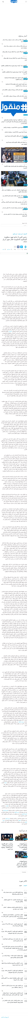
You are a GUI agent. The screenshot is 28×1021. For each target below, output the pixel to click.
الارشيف (25, 233)
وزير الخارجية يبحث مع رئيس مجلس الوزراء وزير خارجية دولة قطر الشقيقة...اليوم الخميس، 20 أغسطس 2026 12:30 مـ (14, 948)
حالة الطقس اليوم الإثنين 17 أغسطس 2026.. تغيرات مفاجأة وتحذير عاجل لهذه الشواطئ (14, 971)
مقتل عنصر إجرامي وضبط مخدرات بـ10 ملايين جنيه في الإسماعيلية (15, 215)
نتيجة (6, 782)
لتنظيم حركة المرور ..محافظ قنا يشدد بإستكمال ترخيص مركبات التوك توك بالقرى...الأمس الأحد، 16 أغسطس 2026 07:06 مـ (14, 916)
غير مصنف (20, 233)
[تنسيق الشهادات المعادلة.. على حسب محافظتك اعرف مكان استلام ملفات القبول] (14, 178)
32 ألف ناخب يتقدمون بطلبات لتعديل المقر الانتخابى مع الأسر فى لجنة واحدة (14, 203)
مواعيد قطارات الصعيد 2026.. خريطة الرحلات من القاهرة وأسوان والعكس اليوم (14, 956)
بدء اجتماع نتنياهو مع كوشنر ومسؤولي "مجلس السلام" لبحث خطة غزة (15, 908)
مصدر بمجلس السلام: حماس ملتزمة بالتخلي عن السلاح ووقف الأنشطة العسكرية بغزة (15, 1001)
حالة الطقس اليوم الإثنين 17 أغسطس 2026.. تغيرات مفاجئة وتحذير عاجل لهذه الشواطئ (14, 932)
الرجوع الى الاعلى (5, 1017)
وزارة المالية (21, 721)
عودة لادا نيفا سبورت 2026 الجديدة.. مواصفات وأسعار (16, 132)
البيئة (7, 805)
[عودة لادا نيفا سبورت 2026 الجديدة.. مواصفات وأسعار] (14, 127)
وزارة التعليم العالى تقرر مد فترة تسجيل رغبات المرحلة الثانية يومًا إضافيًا (15, 893)
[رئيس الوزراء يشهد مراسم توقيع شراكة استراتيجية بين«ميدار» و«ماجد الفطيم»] (14, 78)
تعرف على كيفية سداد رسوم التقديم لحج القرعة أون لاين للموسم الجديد (15, 939)
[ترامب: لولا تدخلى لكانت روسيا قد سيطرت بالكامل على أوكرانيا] (14, 90)
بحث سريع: (24, 223)
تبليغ (3, 249)
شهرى (20, 885)
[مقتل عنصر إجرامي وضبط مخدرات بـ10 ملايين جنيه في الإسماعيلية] (14, 208)
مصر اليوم (15, 233)
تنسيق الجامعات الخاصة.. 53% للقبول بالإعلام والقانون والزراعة (15, 900)
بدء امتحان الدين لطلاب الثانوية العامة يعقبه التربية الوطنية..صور (16, 143)
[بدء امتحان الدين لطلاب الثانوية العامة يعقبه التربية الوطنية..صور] (14, 137)
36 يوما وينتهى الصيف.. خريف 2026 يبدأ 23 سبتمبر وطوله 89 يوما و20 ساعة (14, 924)
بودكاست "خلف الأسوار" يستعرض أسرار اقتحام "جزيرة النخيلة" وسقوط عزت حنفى (7, 846)
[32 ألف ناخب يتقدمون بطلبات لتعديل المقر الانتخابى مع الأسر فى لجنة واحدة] (14, 196)
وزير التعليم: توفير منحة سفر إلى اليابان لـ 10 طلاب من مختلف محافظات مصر (14, 986)
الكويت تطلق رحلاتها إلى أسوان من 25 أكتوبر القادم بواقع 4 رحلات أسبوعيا (14, 978)
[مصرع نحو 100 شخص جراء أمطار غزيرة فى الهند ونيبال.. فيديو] (14, 52)
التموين (10, 331)
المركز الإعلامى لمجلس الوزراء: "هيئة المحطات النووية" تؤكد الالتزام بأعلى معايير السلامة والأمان (14, 993)
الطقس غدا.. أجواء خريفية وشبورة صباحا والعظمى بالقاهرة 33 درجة (14, 72)
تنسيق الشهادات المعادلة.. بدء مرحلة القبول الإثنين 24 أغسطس (22, 846)
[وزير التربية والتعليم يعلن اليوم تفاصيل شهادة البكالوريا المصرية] (14, 155)
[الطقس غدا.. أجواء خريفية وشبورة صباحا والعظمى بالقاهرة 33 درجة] (14, 66)
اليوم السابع (5, 810)
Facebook (24, 872)
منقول (19, 820)
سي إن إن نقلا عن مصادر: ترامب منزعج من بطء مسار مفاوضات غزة (15, 47)
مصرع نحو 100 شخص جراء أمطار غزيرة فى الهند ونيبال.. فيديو (15, 59)
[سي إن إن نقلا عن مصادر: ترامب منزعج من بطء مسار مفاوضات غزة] (14, 40)
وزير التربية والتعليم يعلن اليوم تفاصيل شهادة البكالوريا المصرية (15, 167)
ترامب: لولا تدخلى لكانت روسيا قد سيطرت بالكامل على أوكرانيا (15, 97)
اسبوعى (25, 885)
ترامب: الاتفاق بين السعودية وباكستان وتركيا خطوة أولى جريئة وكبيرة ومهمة (14, 964)
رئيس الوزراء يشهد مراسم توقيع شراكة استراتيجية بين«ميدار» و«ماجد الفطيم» (16, 85)
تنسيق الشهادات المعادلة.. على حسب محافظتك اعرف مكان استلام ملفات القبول (14, 191)
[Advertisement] (14, 18)
